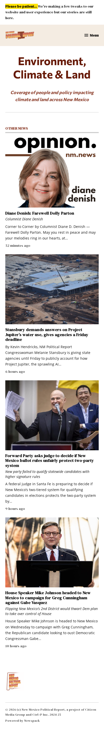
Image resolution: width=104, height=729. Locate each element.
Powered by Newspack (22, 720)
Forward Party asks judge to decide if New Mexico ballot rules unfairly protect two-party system (49, 460)
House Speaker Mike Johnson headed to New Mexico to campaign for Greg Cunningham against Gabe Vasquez (48, 597)
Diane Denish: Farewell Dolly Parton (39, 213)
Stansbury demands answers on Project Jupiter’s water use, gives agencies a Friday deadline (46, 334)
